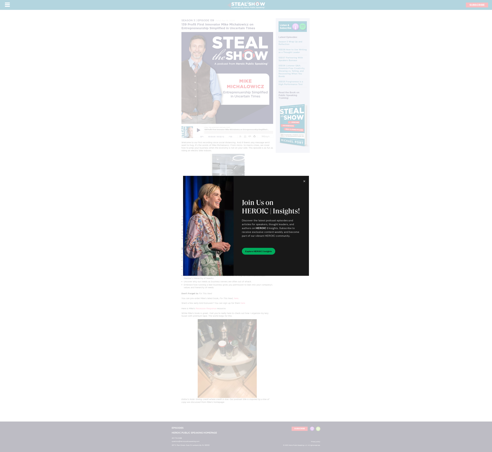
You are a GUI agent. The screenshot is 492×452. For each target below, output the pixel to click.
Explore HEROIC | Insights (258, 251)
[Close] (304, 181)
